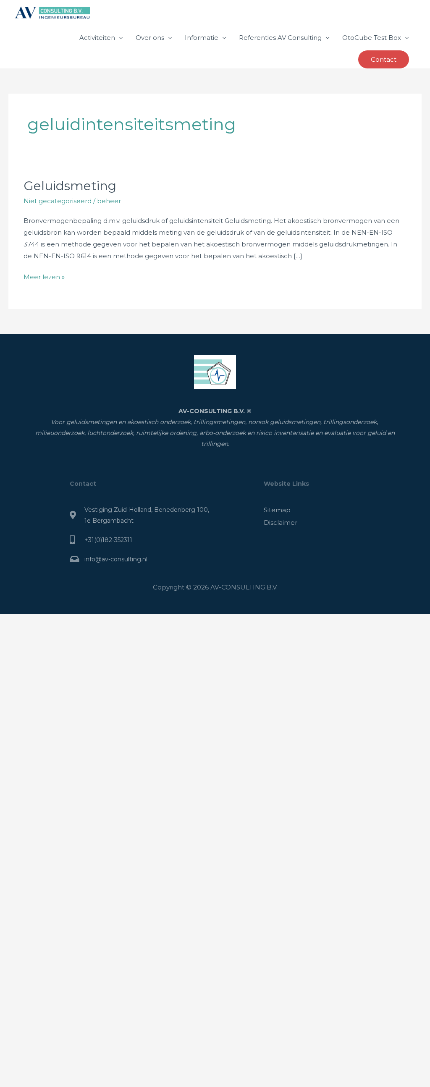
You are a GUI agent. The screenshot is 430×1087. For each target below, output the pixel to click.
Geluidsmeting (70, 186)
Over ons (150, 38)
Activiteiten (97, 38)
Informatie (201, 38)
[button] (383, 59)
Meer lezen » (44, 276)
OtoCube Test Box (371, 38)
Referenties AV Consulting (280, 38)
